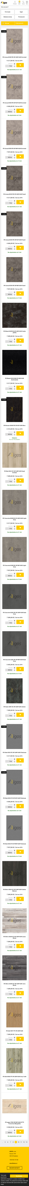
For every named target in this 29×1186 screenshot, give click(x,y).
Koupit (20, 65)
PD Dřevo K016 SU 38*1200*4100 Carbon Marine (14, 890)
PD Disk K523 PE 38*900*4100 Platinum (14, 844)
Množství (10, 63)
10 (18, 1142)
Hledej (23, 3)
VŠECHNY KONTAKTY (14, 1168)
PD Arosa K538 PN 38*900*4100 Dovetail (14, 148)
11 (21, 1142)
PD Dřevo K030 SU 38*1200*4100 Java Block (14, 984)
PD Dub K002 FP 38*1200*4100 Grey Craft (14, 1076)
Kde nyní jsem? (4, 7)
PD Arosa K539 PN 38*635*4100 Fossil (14, 240)
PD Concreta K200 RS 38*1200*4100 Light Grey (14, 518)
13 (26, 1142)
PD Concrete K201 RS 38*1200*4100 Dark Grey (14, 613)
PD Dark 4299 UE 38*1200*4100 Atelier (14, 707)
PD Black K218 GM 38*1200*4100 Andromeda (14, 379)
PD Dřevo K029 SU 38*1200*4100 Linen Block (14, 937)
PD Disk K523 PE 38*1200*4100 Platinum (14, 752)
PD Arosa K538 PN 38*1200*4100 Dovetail (14, 57)
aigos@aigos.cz (13, 1163)
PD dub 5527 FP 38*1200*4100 (14, 1031)
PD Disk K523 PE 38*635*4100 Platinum (14, 798)
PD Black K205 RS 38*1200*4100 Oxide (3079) (14, 331)
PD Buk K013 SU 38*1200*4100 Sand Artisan (14, 471)
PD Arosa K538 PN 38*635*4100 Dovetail (14, 103)
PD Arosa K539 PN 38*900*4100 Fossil (14, 285)
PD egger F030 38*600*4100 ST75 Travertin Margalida (14, 1122)
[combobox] (21, 23)
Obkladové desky (7, 17)
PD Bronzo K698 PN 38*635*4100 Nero (14, 425)
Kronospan (7, 11)
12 (24, 1142)
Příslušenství (21, 17)
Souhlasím (19, 1176)
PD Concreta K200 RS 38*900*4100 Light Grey (14, 566)
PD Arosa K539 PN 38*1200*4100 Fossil (14, 194)
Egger (21, 11)
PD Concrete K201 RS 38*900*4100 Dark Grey (14, 660)
